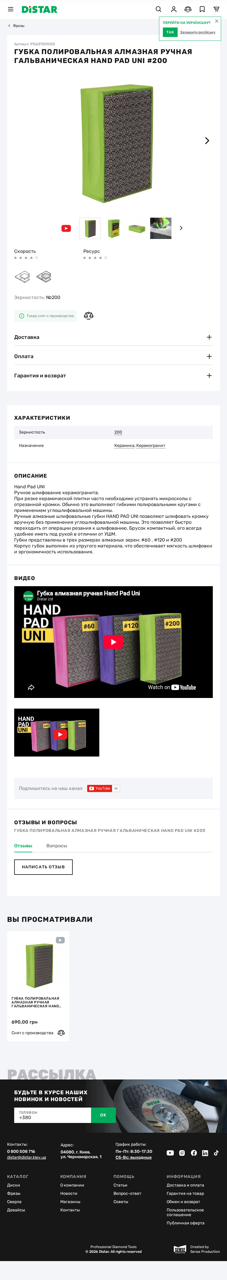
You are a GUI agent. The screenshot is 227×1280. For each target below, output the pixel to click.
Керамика (124, 445)
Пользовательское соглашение (185, 1212)
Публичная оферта (186, 1223)
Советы (121, 1201)
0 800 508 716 (21, 1151)
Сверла (14, 1201)
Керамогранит (150, 445)
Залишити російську (197, 32)
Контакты (70, 1210)
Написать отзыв (43, 867)
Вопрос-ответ (127, 1193)
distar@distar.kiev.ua (26, 1157)
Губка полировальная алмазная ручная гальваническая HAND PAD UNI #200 (35, 1002)
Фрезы (19, 26)
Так (170, 32)
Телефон (28, 1112)
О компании (72, 1185)
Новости (68, 1193)
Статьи (120, 1185)
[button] (207, 141)
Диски (13, 1185)
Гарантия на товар (185, 1193)
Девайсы (16, 1210)
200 (118, 432)
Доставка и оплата (185, 1185)
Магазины (70, 1201)
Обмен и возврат (183, 1201)
